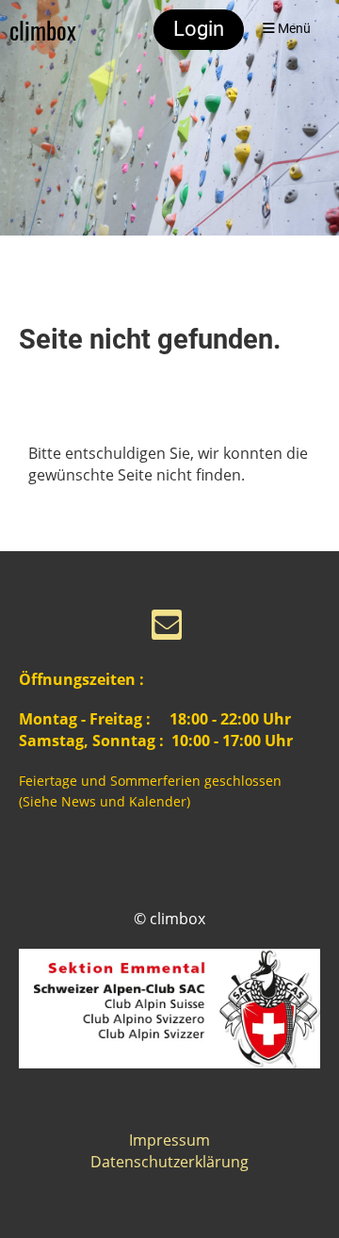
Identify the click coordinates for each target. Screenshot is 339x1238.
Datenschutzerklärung (169, 1161)
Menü (293, 29)
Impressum (169, 1140)
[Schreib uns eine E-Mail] (167, 628)
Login (198, 29)
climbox (42, 29)
